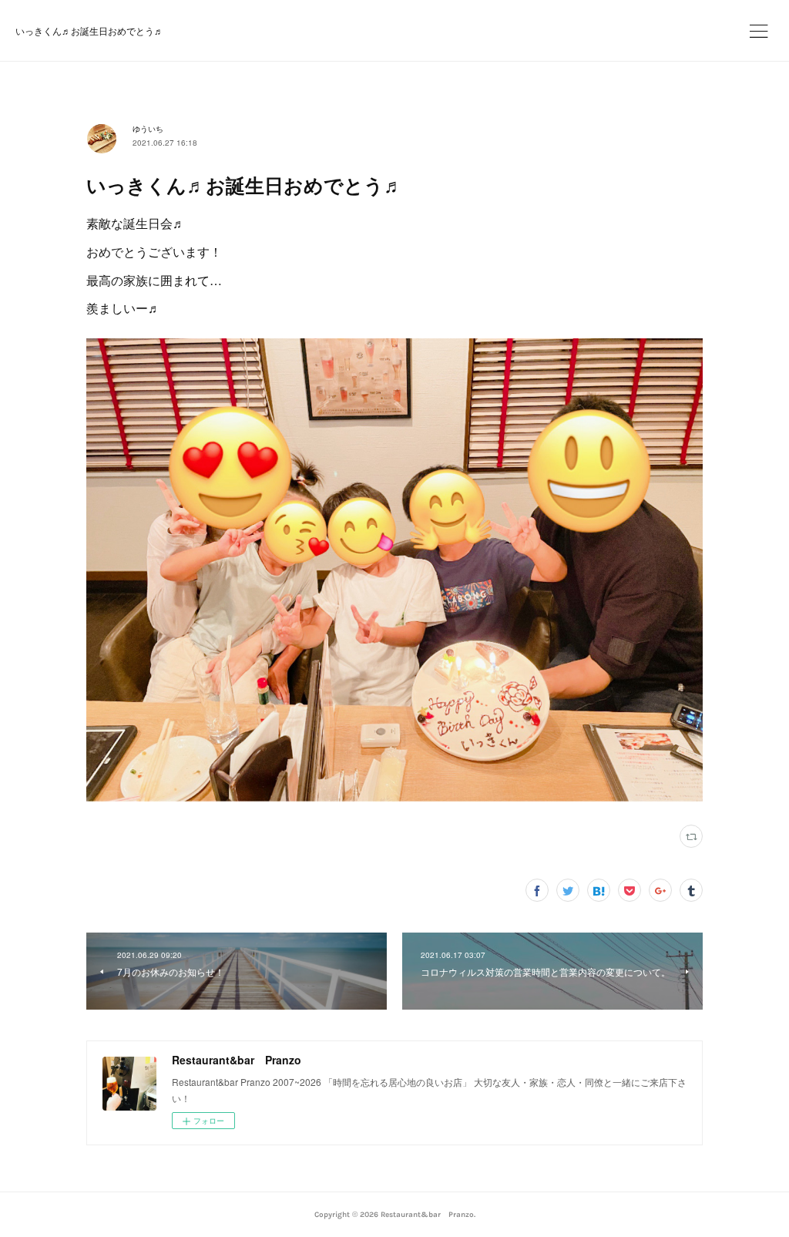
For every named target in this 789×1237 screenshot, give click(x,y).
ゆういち (148, 128)
